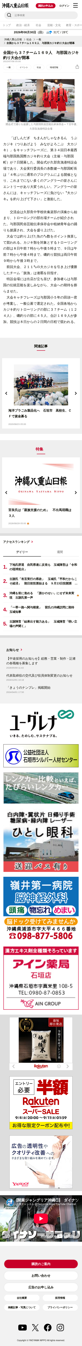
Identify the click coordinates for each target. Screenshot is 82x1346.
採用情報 (60, 1297)
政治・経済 (23, 25)
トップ (7, 25)
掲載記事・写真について (22, 1307)
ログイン (64, 5)
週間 (60, 552)
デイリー (22, 552)
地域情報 (54, 67)
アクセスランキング (16, 541)
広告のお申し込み (41, 1287)
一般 (38, 39)
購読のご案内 (41, 1264)
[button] (6, 393)
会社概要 (22, 1297)
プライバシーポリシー (60, 1307)
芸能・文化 (54, 25)
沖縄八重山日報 (13, 39)
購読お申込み (45, 5)
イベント (24, 67)
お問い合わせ (41, 1275)
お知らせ (12, 650)
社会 (38, 25)
